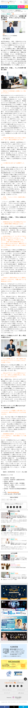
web (8, 499)
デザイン (3, 499)
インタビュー (11, 10)
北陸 (15, 499)
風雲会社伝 (18, 10)
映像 (11, 499)
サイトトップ (4, 10)
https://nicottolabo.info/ (13, 492)
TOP (25, 679)
